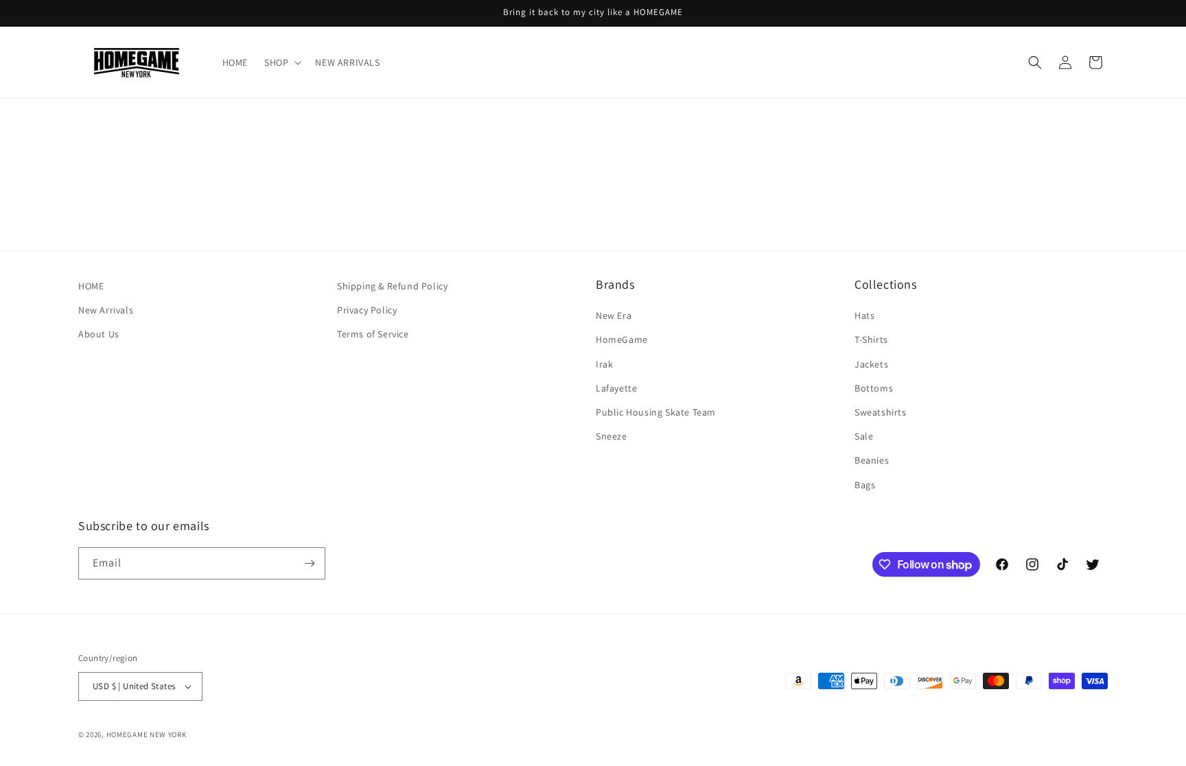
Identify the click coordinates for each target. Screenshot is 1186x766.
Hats (864, 315)
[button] (281, 62)
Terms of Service (373, 334)
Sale (863, 436)
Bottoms (873, 388)
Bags (864, 485)
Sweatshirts (880, 412)
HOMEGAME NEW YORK (146, 734)
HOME (91, 286)
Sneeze (611, 436)
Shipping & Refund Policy (392, 286)
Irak (604, 364)
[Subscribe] (309, 563)
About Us (98, 334)
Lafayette (616, 388)
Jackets (871, 364)
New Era (613, 315)
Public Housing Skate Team (656, 412)
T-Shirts (871, 339)
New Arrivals (105, 310)
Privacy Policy (367, 310)
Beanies (871, 460)
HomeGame (622, 339)
